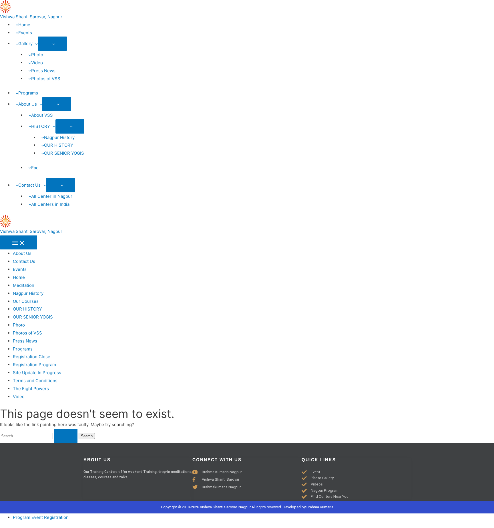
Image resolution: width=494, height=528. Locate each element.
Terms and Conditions (35, 380)
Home (19, 277)
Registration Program (34, 364)
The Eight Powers (31, 388)
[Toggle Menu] (52, 44)
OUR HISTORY (27, 309)
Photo (19, 325)
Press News (25, 341)
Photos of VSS (27, 333)
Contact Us (24, 261)
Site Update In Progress (37, 372)
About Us (22, 253)
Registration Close (31, 356)
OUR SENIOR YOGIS (33, 317)
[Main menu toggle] (18, 242)
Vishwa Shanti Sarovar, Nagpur (31, 16)
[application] (35, 43)
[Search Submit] (65, 436)
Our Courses (26, 301)
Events (20, 269)
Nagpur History (28, 293)
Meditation (23, 285)
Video (19, 396)
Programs (23, 349)
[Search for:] (39, 435)
